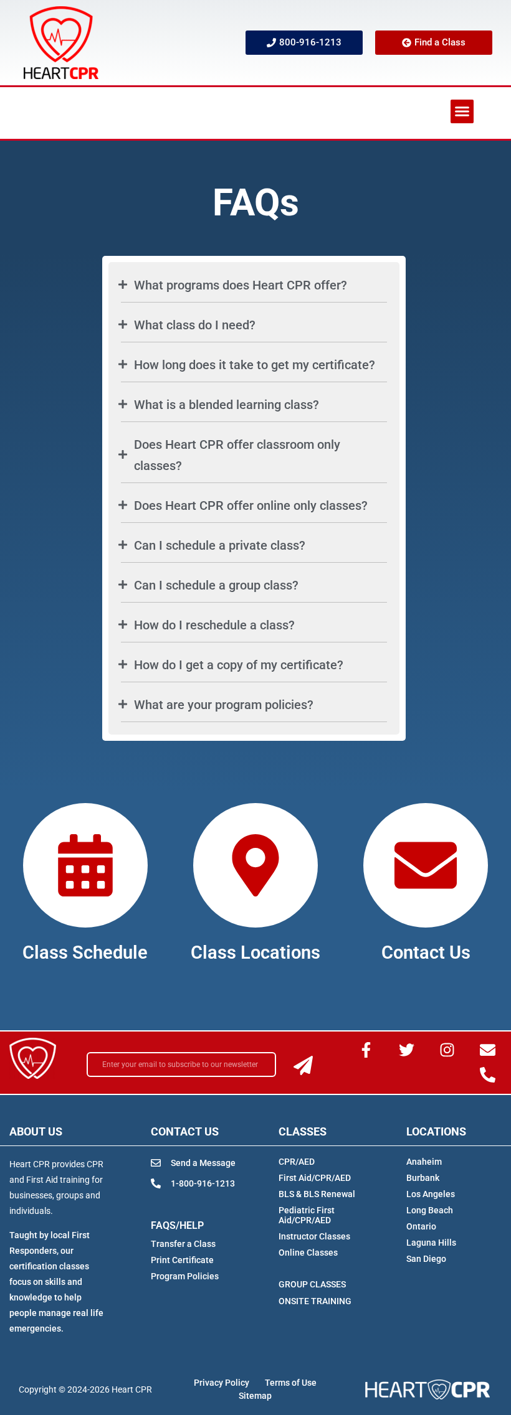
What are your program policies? (223, 704)
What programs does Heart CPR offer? (240, 285)
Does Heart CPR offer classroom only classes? (237, 455)
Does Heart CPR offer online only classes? (251, 505)
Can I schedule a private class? (219, 545)
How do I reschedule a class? (214, 625)
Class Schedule (85, 952)
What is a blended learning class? (226, 404)
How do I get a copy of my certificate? (238, 664)
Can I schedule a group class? (216, 585)
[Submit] (303, 1065)
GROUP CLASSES (312, 1284)
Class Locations (255, 952)
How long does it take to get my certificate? (254, 364)
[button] (462, 111)
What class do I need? (195, 324)
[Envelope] (487, 1050)
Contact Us (425, 952)
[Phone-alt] (487, 1075)
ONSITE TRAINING (315, 1301)
